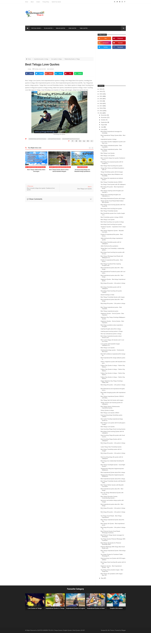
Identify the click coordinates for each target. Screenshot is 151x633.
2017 (101, 106)
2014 (101, 113)
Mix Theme (111, 630)
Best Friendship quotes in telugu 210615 (112, 217)
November (104, 117)
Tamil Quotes (83, 28)
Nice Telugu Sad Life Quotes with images (112, 400)
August (103, 124)
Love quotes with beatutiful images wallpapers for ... (110, 344)
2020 (101, 98)
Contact (38, 1)
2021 (101, 96)
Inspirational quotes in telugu (41, 59)
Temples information (116, 608)
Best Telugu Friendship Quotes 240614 (111, 182)
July (102, 127)
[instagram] (122, 2)
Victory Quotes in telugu (107, 410)
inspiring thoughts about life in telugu (111, 329)
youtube (120, 43)
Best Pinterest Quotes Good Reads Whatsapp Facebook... (110, 532)
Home (26, 1)
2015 (101, 110)
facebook (120, 47)
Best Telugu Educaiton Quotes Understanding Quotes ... (109, 497)
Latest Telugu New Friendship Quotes (111, 447)
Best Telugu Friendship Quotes (109, 211)
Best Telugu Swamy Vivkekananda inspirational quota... (110, 407)
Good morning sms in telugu (36, 167)
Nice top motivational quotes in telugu (111, 333)
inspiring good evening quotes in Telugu (112, 331)
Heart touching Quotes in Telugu (60, 167)
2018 (101, 103)
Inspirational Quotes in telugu (55, 608)
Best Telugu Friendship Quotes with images (113, 297)
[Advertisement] (59, 45)
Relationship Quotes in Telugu (72, 59)
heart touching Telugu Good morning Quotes (113, 429)
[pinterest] (120, 2)
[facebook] (125, 2)
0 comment (51, 69)
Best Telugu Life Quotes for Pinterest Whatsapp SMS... (111, 543)
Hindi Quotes (72, 28)
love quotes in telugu (56, 59)
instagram (106, 43)
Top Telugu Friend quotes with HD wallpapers (113, 184)
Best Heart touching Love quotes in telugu (112, 222)
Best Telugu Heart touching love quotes (111, 165)
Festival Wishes (36, 28)
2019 (101, 101)
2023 (101, 91)
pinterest (120, 38)
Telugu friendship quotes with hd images (112, 172)
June (102, 129)
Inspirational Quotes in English (75, 608)
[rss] (115, 2)
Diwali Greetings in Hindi (107, 294)
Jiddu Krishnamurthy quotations (109, 246)
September (104, 122)
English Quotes (60, 28)
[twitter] (117, 2)
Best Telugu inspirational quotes (109, 311)
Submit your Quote (56, 1)
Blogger (123, 630)
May (102, 578)
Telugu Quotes (48, 28)
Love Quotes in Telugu (35, 608)
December (104, 115)
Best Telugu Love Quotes (108, 153)
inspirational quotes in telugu (108, 139)
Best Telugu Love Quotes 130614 (110, 412)
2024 (101, 89)
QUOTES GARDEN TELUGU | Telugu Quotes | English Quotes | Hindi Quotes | (59, 630)
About (32, 1)
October (103, 120)
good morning (82, 167)
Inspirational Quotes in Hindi (96, 608)
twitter (105, 47)
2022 (101, 94)
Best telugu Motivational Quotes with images (113, 198)
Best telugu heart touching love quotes (111, 208)
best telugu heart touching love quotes (111, 224)
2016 (101, 108)
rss (106, 38)
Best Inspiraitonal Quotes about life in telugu (113, 472)
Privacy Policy (46, 1)
